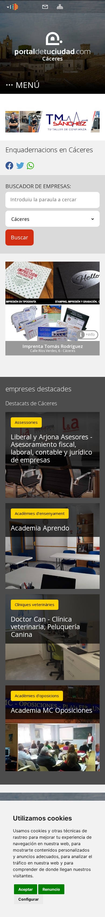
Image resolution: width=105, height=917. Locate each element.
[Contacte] (45, 6)
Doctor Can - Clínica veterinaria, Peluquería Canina (45, 626)
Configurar (28, 899)
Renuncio (51, 889)
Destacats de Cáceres (31, 403)
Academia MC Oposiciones (51, 710)
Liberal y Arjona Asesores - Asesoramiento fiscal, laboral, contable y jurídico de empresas (51, 448)
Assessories (26, 422)
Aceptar (25, 889)
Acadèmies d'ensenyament (40, 513)
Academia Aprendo (40, 527)
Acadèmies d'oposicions (37, 695)
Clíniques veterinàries (34, 604)
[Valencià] (11, 7)
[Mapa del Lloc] (60, 6)
